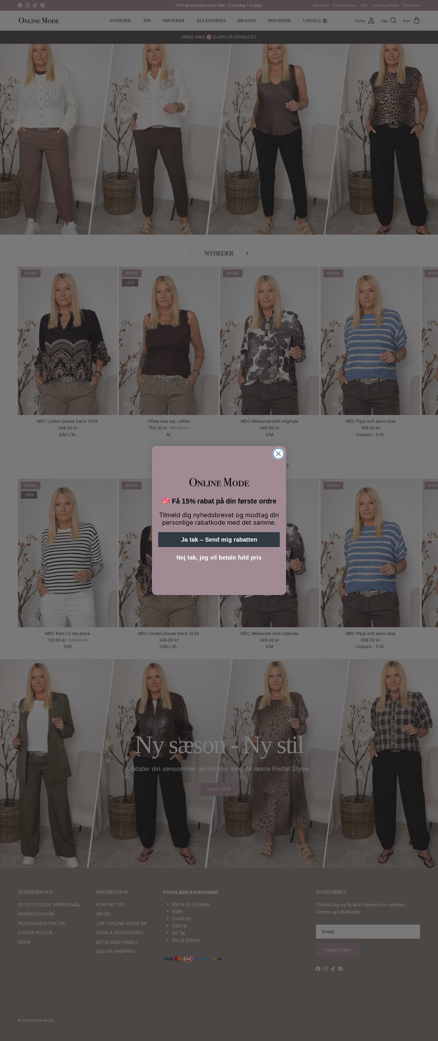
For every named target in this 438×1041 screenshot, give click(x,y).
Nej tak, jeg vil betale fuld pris (219, 557)
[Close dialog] (278, 453)
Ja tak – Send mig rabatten (219, 539)
